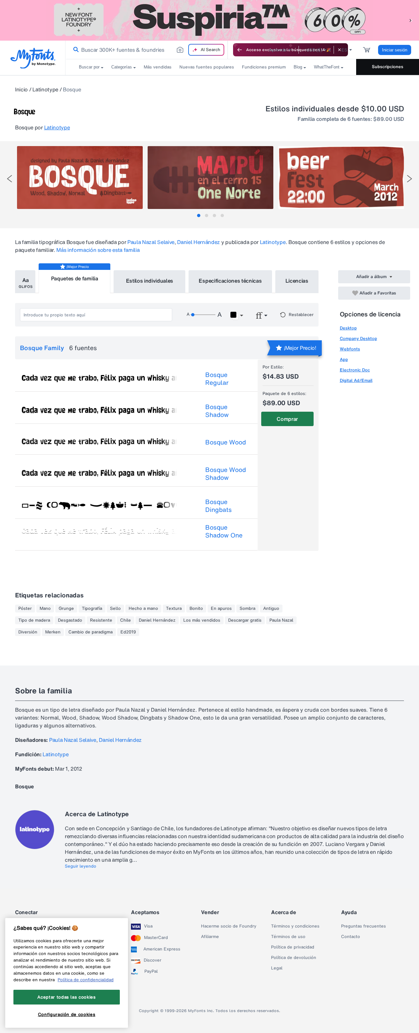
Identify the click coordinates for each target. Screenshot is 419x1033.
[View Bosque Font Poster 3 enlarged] (341, 177)
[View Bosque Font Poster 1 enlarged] (80, 177)
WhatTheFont (326, 67)
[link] (74, 49)
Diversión (27, 632)
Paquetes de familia (74, 278)
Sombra (247, 608)
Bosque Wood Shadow (225, 473)
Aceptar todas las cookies (66, 997)
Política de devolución (293, 957)
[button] (411, 20)
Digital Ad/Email (356, 380)
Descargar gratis (245, 620)
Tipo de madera (34, 620)
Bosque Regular (216, 378)
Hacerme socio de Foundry (228, 926)
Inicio (21, 89)
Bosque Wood (225, 442)
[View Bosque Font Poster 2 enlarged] (210, 177)
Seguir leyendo (80, 866)
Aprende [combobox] (278, 50)
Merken (53, 632)
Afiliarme (210, 936)
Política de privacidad (292, 947)
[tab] (199, 215)
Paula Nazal (281, 620)
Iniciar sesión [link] (394, 49)
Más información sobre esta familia (97, 250)
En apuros (221, 608)
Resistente (101, 620)
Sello (115, 608)
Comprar (287, 419)
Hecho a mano (143, 608)
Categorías (121, 67)
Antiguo (271, 608)
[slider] (203, 314)
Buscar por (89, 67)
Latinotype (45, 89)
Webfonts (350, 349)
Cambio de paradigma (90, 632)
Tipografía (92, 608)
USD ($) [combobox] (314, 50)
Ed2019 (128, 632)
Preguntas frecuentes (363, 926)
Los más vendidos (201, 620)
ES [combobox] (344, 50)
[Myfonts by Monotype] (33, 58)
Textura (174, 608)
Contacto (350, 936)
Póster (25, 608)
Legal (276, 968)
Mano (45, 608)
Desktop (348, 328)
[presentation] (9, 178)
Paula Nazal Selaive (150, 242)
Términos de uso (288, 936)
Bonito (196, 608)
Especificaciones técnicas (230, 281)
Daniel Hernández (198, 242)
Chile (125, 620)
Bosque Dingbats (218, 505)
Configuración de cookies (67, 1014)
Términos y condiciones (295, 926)
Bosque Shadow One (224, 531)
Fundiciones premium (264, 67)
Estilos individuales (149, 281)
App (344, 359)
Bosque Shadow (217, 410)
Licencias (296, 281)
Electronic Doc (355, 370)
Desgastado (70, 620)
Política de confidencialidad (86, 979)
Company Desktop (358, 338)
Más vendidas (158, 67)
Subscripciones (387, 67)
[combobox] (146, 50)
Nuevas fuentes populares (206, 67)
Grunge (66, 608)
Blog (298, 67)
